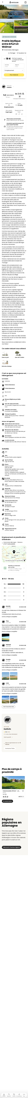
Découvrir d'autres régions (11, 847)
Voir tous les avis (8, 707)
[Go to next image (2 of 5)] (23, 782)
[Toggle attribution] (24, 560)
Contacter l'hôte (9, 748)
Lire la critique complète (9, 617)
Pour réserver (14, 75)
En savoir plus (7, 801)
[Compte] (25, 2)
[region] (14, 554)
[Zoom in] (24, 548)
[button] (14, 552)
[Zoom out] (24, 550)
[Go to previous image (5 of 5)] (4, 782)
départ (17, 65)
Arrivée (7, 65)
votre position (11, 544)
